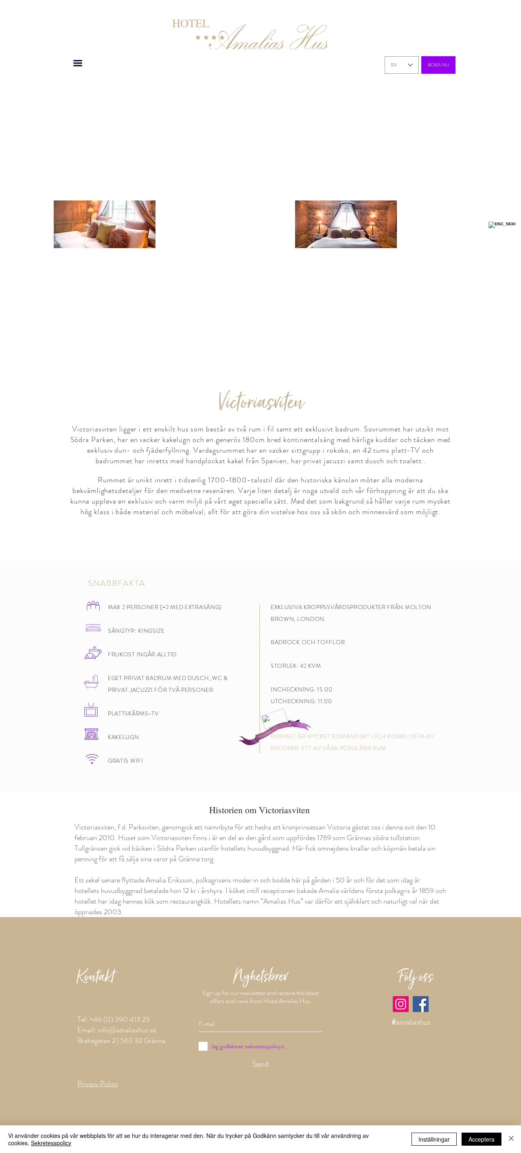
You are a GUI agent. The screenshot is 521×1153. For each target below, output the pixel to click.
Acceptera (481, 1139)
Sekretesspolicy (51, 1143)
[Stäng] (511, 1139)
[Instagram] (401, 1004)
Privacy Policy (97, 1083)
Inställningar (434, 1139)
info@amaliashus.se (127, 1030)
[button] (77, 63)
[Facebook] (421, 1004)
